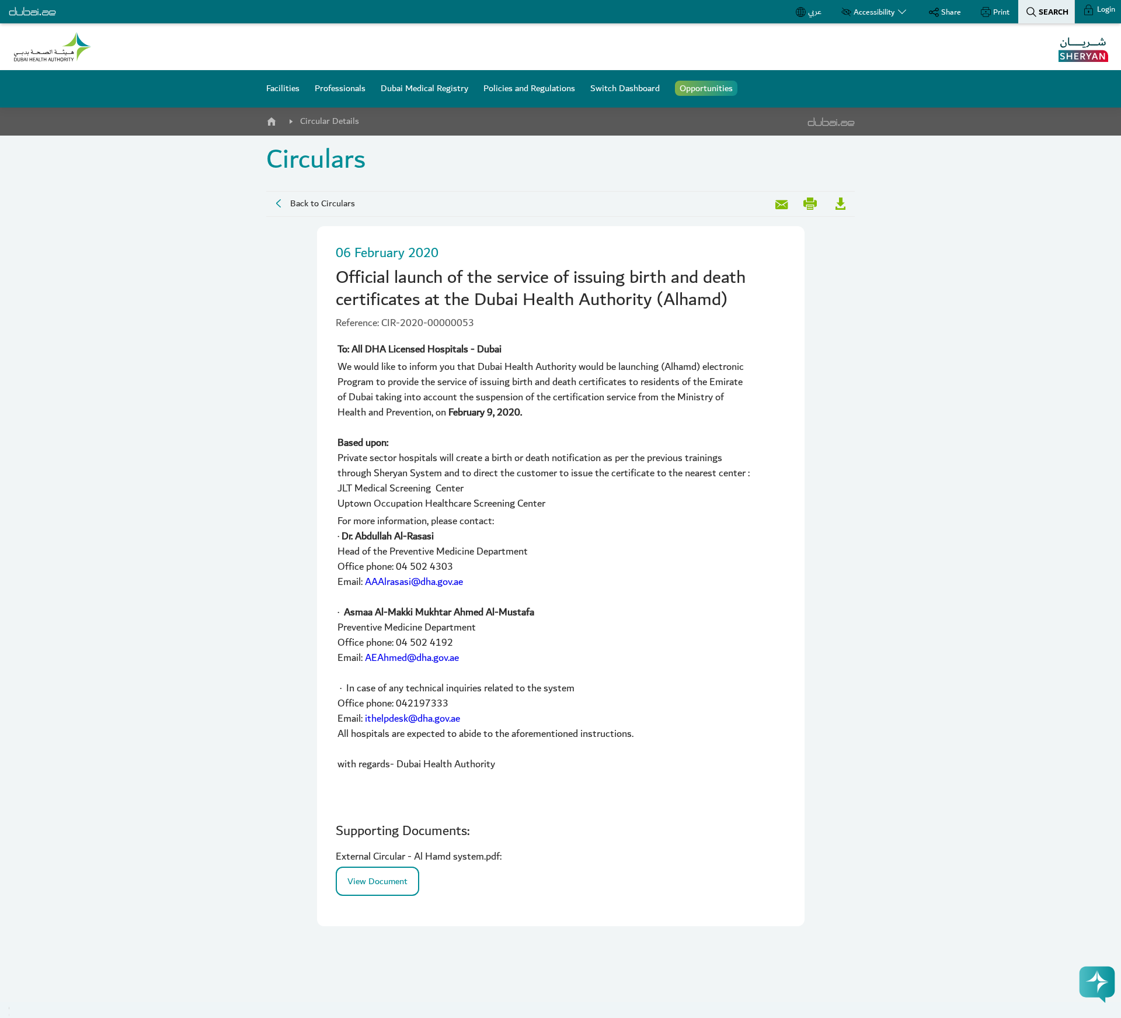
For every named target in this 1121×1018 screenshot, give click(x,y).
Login (1105, 9)
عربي (814, 11)
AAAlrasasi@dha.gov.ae (414, 581)
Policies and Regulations (529, 88)
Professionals (340, 88)
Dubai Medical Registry (424, 88)
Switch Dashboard (625, 88)
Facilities (283, 88)
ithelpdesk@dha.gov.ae (412, 718)
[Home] (271, 119)
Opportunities (706, 88)
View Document (377, 881)
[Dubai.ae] (32, 11)
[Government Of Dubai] (52, 46)
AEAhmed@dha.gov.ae (412, 657)
